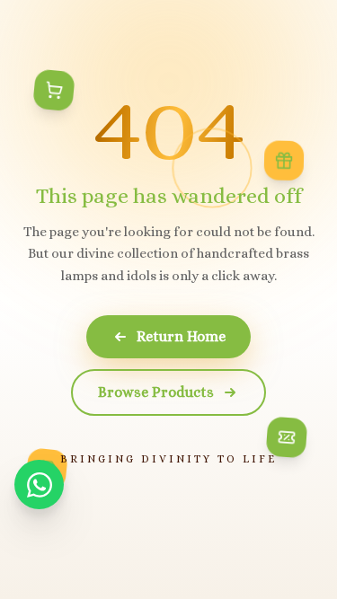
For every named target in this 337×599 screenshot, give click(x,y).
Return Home (181, 336)
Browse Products (156, 392)
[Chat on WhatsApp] (39, 484)
